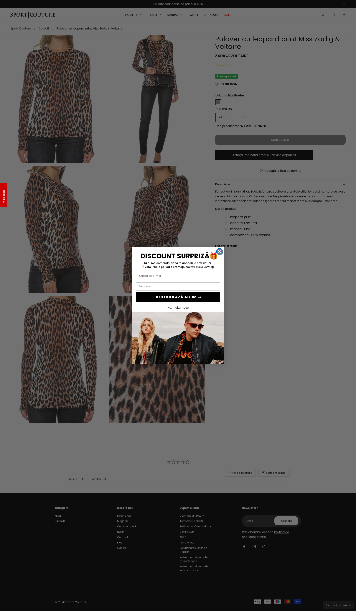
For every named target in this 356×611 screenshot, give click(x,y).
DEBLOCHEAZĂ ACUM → (178, 297)
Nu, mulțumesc (178, 308)
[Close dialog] (219, 251)
